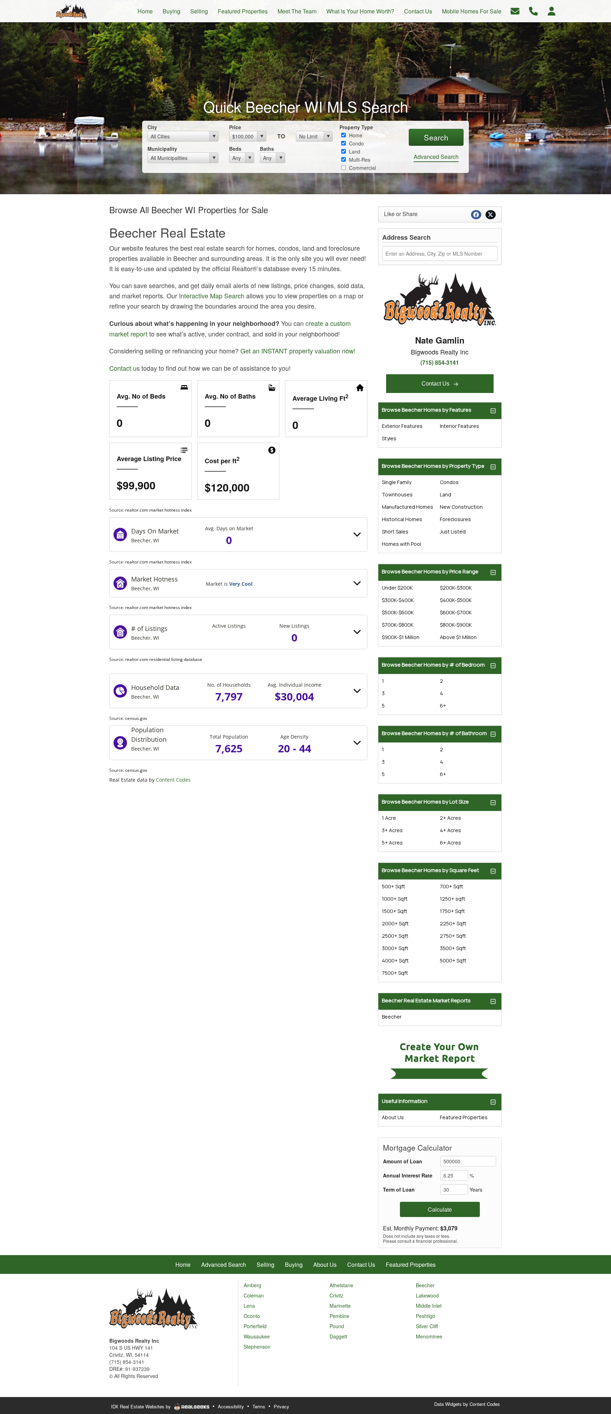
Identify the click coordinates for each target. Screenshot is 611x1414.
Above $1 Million (458, 637)
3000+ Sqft (395, 948)
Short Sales (395, 531)
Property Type (356, 127)
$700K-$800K (397, 624)
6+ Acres (450, 842)
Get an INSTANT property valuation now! (297, 350)
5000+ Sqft (453, 960)
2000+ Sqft (395, 923)
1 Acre (389, 818)
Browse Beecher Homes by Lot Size (425, 801)
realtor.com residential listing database (163, 659)
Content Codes (173, 779)
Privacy (281, 1406)
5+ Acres (392, 842)
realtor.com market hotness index (158, 510)
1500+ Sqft (394, 911)
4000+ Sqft (395, 960)
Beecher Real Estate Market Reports (426, 1000)
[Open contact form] (515, 10)
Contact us (124, 367)
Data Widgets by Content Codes (467, 1404)
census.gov (136, 718)
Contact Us (436, 384)
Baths (267, 148)
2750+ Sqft (453, 935)
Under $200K (397, 587)
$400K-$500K (456, 600)
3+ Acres (392, 830)
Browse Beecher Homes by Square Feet (430, 870)
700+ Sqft (451, 886)
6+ (443, 705)
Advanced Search (436, 157)
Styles (389, 438)
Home (355, 135)
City (152, 127)
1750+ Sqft (452, 911)
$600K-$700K (456, 612)
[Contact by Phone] (533, 10)
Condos (449, 482)
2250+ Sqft (453, 923)
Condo (356, 143)
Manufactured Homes (407, 506)
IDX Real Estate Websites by (141, 1406)
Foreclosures (455, 519)
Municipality (162, 148)
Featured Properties (464, 1117)
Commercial (362, 167)
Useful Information (404, 1101)
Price (235, 127)
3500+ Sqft (453, 948)
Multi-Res (359, 159)
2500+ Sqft (395, 935)
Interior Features (459, 426)
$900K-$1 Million (400, 637)
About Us (393, 1117)
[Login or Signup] (551, 10)
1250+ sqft (452, 898)
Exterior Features (402, 426)
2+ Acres (450, 818)
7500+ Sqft (395, 972)
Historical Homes (402, 519)
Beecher (392, 1016)
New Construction (461, 506)
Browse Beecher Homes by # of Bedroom (433, 664)
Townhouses (397, 494)
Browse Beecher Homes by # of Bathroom (434, 733)
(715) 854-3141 (439, 362)
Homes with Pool (401, 544)
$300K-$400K (398, 600)
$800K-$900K (456, 624)
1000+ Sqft (395, 898)
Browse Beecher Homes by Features (426, 409)
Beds (235, 148)
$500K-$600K (398, 612)
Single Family (396, 482)
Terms (258, 1406)
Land (354, 151)
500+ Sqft (393, 886)
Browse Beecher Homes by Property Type (433, 466)
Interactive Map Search (211, 295)
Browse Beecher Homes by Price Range (430, 571)
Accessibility (231, 1406)
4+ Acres (450, 830)
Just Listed (453, 531)
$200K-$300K (456, 587)
